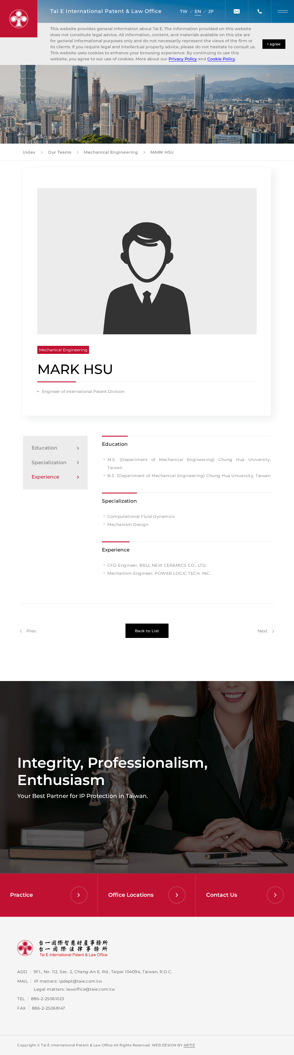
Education (44, 448)
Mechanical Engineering (63, 349)
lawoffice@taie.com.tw (90, 989)
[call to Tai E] (259, 11)
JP (211, 11)
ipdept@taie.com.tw (80, 981)
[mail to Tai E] (236, 11)
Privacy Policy (183, 58)
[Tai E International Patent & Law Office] (18, 18)
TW (183, 11)
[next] (266, 631)
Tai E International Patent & (106, 11)
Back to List (147, 630)
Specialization (49, 462)
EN (198, 11)
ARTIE (189, 1045)
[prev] (28, 631)
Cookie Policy (221, 58)
